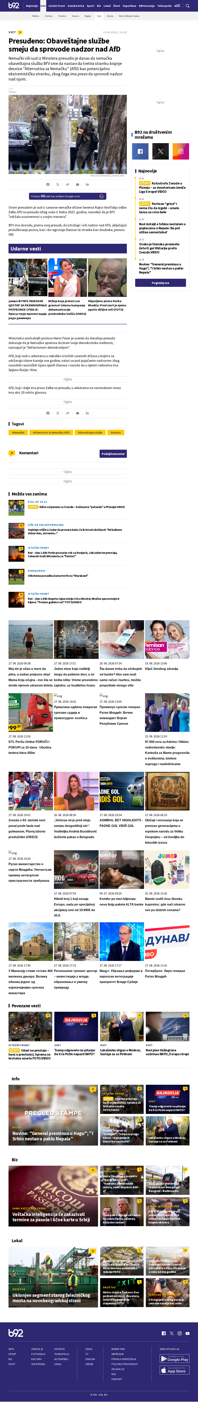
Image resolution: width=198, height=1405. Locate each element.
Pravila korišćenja (124, 1359)
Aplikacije (118, 1369)
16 (21, 594)
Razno (17, 1127)
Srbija (153, 1178)
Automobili (61, 1359)
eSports (59, 1349)
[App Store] (174, 1370)
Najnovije (32, 6)
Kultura (36, 1359)
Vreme (89, 1364)
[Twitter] (160, 151)
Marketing (118, 1349)
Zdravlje (37, 1349)
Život (12, 1364)
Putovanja (38, 1354)
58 (21, 525)
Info (11, 1349)
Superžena (38, 1364)
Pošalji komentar (113, 454)
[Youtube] (187, 1333)
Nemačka (19, 432)
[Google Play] (174, 1359)
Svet (12, 32)
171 (21, 502)
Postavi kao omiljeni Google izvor (55, 196)
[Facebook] (140, 151)
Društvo (18, 1289)
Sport (12, 1354)
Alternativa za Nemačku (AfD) (52, 432)
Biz (10, 1359)
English (90, 1359)
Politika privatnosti (125, 1364)
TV (86, 1354)
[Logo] (14, 6)
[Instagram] (181, 151)
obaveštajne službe (90, 432)
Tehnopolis (61, 1354)
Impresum (118, 1354)
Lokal (58, 1364)
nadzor (116, 432)
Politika (109, 1125)
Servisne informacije (164, 1294)
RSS (114, 1374)
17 (21, 548)
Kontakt (117, 1379)
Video (89, 1349)
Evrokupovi (36, 571)
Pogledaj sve (160, 283)
